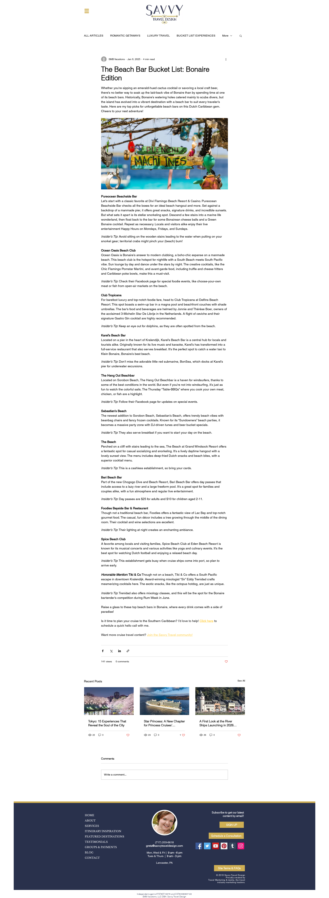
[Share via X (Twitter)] (111, 651)
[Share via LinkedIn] (119, 651)
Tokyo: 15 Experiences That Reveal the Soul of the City (107, 723)
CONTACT (92, 857)
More (225, 35)
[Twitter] (207, 846)
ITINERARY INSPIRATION (103, 831)
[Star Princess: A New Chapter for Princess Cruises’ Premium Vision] (164, 701)
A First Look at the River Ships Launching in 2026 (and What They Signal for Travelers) (217, 723)
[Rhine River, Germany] (220, 701)
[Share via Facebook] (102, 651)
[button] (86, 11)
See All (241, 680)
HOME (89, 815)
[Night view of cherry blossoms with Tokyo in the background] (109, 701)
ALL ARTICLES (93, 35)
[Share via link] (128, 651)
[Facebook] (199, 846)
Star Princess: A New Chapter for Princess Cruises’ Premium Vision (164, 723)
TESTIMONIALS (96, 841)
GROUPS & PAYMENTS (101, 847)
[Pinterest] (224, 846)
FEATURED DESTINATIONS (104, 836)
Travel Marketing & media (221, 880)
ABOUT (90, 820)
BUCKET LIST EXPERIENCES (196, 35)
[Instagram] (240, 846)
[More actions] (226, 59)
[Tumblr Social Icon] (232, 846)
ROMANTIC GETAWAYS (125, 35)
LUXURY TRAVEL (158, 35)
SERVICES (92, 825)
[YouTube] (215, 846)
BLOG (89, 852)
